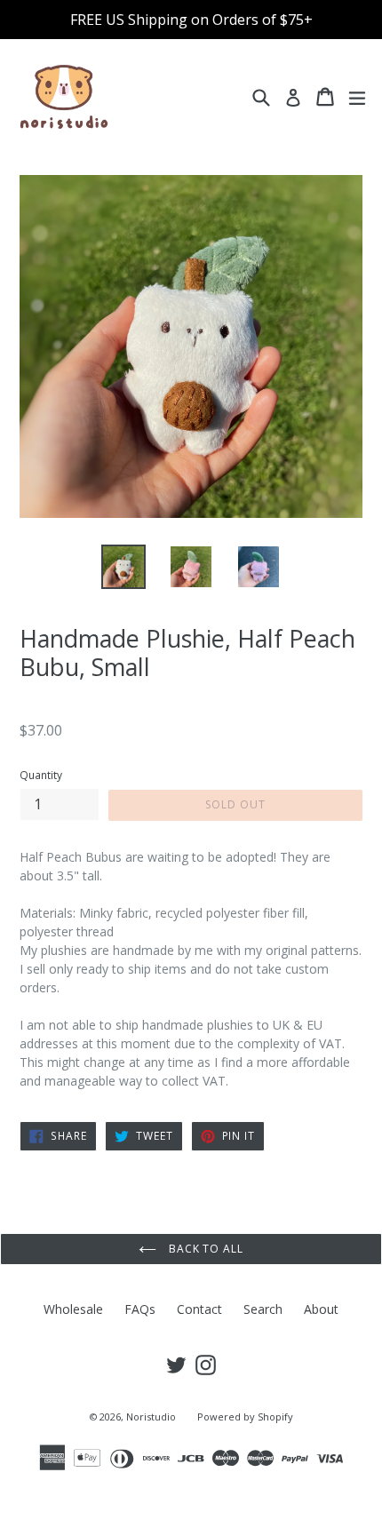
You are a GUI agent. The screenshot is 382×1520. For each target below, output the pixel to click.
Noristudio (151, 1416)
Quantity (41, 775)
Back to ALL (204, 1248)
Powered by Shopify (245, 1416)
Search (263, 1309)
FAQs (139, 1309)
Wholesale (73, 1309)
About (321, 1309)
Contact (199, 1309)
